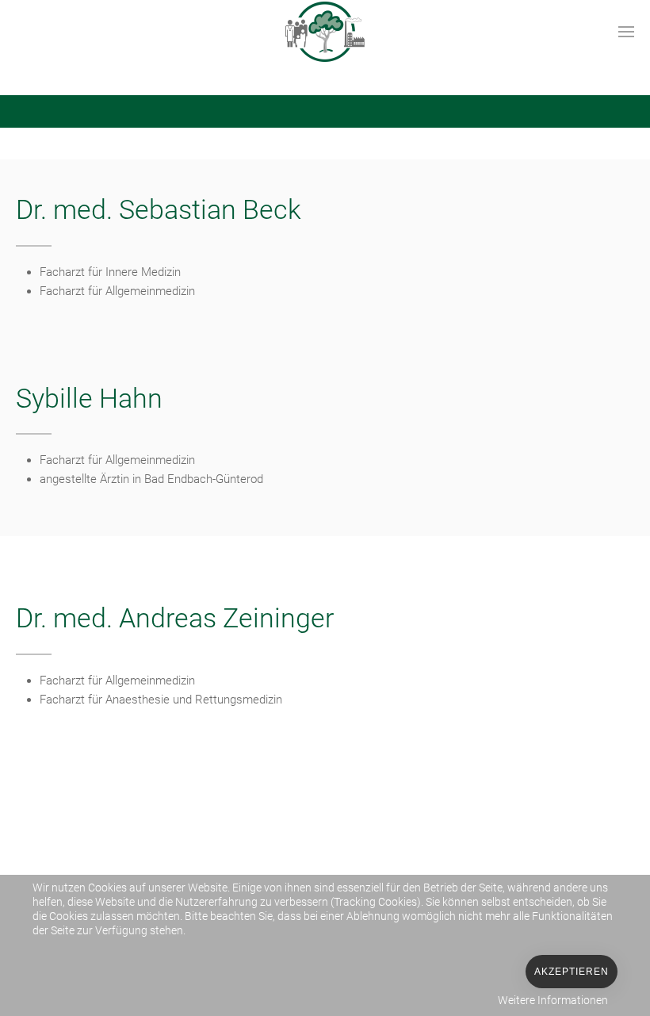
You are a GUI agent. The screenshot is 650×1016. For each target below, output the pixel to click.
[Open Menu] (626, 31)
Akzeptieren (571, 971)
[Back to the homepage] (325, 31)
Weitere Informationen (553, 1000)
